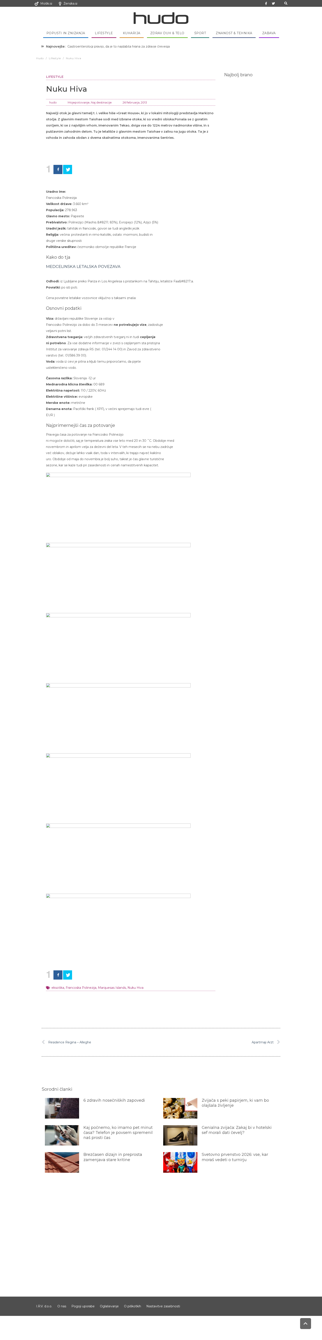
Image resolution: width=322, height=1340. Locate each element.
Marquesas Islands (112, 988)
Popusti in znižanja (65, 33)
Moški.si (46, 3)
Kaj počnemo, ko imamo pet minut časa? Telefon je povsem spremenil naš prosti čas (118, 1132)
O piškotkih (132, 1306)
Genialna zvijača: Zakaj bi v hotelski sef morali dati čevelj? (237, 1130)
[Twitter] (273, 3)
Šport (200, 33)
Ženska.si (70, 3)
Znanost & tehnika (234, 33)
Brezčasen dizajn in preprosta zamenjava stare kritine (112, 1157)
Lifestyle (104, 33)
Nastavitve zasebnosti (163, 1306)
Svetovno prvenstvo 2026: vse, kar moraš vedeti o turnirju (235, 1157)
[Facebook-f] (266, 3)
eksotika (57, 988)
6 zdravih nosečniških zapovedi (114, 1100)
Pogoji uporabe (83, 1306)
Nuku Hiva (135, 988)
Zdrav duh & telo (167, 33)
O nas (61, 1306)
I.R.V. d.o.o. (44, 1306)
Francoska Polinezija (81, 988)
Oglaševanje (109, 1306)
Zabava (269, 33)
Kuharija (131, 33)
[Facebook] (57, 169)
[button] (285, 3)
